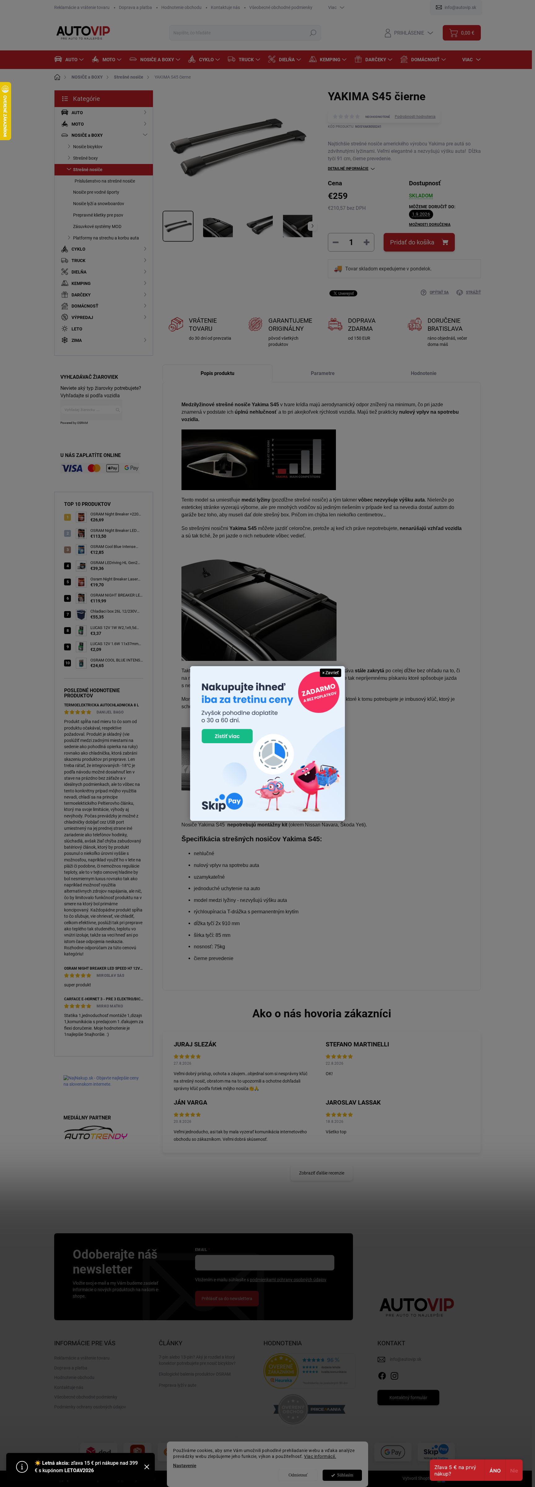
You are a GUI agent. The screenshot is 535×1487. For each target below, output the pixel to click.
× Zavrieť (330, 672)
